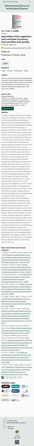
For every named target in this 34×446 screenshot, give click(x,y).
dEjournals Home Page (10, 2)
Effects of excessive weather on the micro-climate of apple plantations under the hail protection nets (16, 257)
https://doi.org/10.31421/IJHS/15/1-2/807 (17, 48)
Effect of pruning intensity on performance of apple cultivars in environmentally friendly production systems (16, 286)
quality (26, 70)
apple (3, 70)
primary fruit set (18, 70)
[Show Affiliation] (9, 51)
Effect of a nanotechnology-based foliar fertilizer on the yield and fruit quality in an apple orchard (16, 355)
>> (20, 377)
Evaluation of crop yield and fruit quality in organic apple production (16, 277)
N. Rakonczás (6, 55)
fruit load (9, 70)
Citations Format (7, 109)
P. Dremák (15, 55)
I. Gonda (22, 55)
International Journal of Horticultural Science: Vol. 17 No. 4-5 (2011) (16, 320)
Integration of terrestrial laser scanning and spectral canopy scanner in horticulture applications (16, 369)
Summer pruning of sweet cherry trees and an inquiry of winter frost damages (16, 267)
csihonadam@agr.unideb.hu (17, 423)
